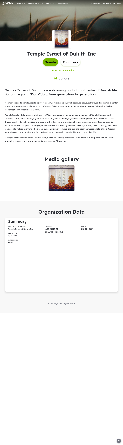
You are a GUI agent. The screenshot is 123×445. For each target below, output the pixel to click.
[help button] (119, 441)
